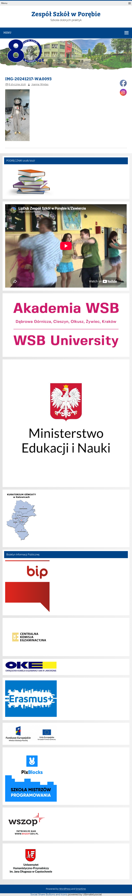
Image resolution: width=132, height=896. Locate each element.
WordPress (65, 889)
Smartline (81, 889)
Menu (4, 3)
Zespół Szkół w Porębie (66, 14)
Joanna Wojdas (39, 84)
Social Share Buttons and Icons (48, 894)
